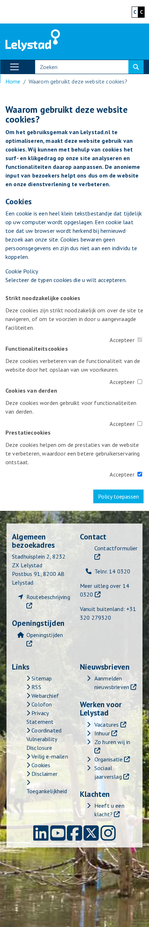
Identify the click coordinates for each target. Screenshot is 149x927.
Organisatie (108, 759)
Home (13, 81)
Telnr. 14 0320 (112, 571)
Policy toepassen (118, 496)
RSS (35, 687)
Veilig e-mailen (49, 756)
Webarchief (44, 695)
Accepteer (122, 339)
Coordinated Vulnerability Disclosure (43, 739)
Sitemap (41, 678)
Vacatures (106, 724)
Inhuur (102, 733)
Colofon (41, 704)
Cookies (40, 765)
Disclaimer (44, 773)
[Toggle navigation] (14, 67)
